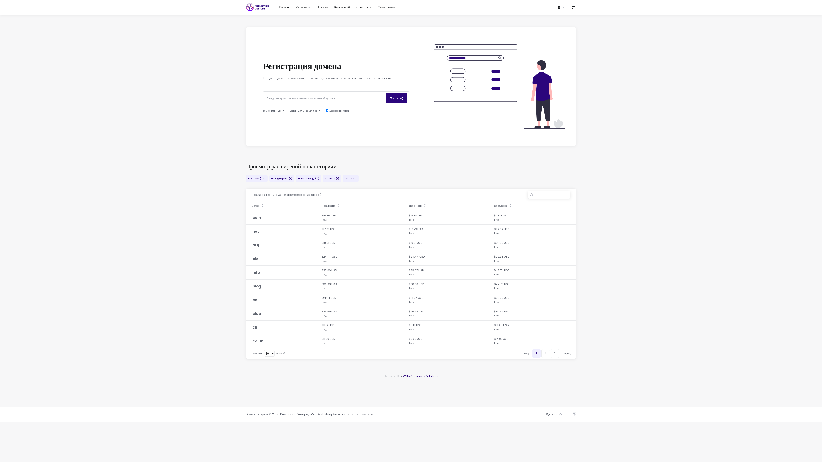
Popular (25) (257, 178)
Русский (552, 414)
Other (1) (351, 178)
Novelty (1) (332, 178)
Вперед (566, 353)
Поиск (394, 98)
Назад (525, 353)
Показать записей (269, 353)
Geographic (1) (281, 178)
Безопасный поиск (339, 111)
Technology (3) (308, 178)
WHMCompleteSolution (420, 376)
